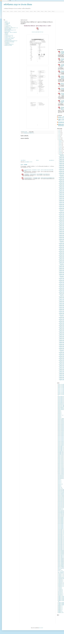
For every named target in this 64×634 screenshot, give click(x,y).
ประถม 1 (11, 11)
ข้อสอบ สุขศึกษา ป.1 (61, 529)
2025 (59, 131)
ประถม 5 (27, 11)
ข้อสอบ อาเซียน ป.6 (61, 557)
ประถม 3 (19, 11)
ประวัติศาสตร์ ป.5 (60, 580)
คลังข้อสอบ (59, 569)
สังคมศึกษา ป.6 (60, 609)
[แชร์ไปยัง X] (31, 131)
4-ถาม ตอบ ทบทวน (7, 25)
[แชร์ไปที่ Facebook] (32, 131)
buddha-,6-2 (60, 117)
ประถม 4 (23, 11)
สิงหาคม (60, 145)
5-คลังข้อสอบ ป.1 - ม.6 (8, 26)
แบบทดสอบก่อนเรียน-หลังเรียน (9, 38)
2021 (59, 136)
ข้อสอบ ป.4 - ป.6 (60, 415)
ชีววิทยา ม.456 (60, 570)
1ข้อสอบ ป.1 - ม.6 (7, 22)
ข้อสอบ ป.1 (59, 410)
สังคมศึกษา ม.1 (60, 610)
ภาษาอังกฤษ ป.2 (60, 589)
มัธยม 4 (46, 11)
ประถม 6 (31, 11)
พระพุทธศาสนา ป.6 (61, 586)
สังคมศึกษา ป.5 (60, 608)
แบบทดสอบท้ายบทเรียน (8, 39)
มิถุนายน (60, 148)
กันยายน (60, 144)
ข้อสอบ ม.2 (59, 480)
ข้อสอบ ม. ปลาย (60, 488)
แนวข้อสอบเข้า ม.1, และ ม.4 (9, 35)
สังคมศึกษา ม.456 (60, 612)
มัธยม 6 (53, 11)
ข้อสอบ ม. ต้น (60, 487)
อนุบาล (8, 11)
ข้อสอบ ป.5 (59, 416)
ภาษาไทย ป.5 (60, 587)
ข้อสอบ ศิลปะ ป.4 (60, 508)
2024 (59, 132)
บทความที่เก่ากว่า (51, 160)
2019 (59, 139)
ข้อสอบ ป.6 (59, 417)
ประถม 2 (15, 11)
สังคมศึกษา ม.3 (60, 611)
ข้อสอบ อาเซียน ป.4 (61, 555)
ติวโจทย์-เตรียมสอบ (7, 31)
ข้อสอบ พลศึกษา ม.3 (61, 448)
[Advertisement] (26, 16)
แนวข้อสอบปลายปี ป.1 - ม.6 (9, 36)
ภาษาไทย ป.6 (60, 588)
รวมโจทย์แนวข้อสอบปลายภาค (9, 44)
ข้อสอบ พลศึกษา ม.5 (61, 449)
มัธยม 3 (42, 11)
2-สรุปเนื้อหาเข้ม (7, 23)
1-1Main (6, 21)
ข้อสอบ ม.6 (59, 486)
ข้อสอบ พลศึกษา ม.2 (61, 447)
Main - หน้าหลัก (24, 164)
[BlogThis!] (30, 131)
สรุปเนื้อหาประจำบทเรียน (8, 45)
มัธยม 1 (35, 11)
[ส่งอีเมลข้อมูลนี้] (29, 131)
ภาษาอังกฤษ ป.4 (60, 590)
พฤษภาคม (60, 149)
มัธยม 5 (49, 11)
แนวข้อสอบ (6, 34)
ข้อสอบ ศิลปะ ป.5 (60, 509)
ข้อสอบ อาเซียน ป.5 (61, 556)
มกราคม (60, 153)
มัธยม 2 (39, 11)
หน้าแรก (4, 11)
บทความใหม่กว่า (23, 160)
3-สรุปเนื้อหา (7, 24)
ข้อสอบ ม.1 (59, 479)
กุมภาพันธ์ (60, 152)
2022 (59, 135)
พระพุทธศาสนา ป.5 (61, 585)
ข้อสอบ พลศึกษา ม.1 (61, 446)
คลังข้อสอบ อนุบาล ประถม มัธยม (18, 4)
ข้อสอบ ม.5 (59, 485)
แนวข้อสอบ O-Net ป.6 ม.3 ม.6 (10, 37)
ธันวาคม (60, 140)
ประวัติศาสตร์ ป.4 (60, 579)
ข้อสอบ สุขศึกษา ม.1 (61, 535)
